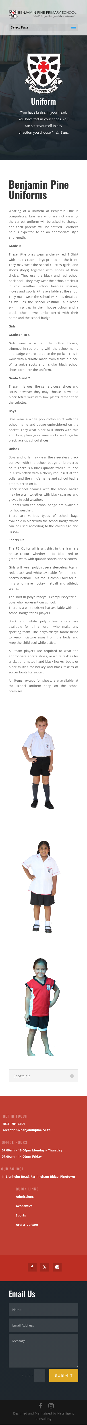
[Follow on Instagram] (57, 1267)
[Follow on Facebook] (32, 1267)
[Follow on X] (44, 1267)
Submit (64, 1375)
